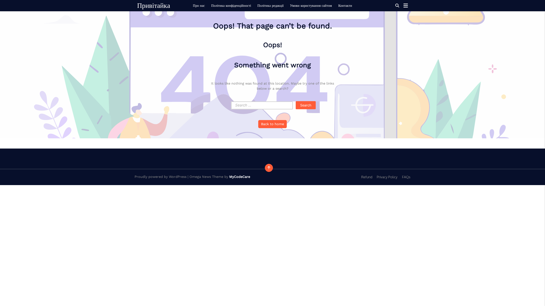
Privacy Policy (387, 177)
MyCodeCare (239, 177)
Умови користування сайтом (311, 6)
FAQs (406, 177)
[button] (397, 5)
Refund (366, 177)
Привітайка (153, 5)
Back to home (272, 124)
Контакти (345, 6)
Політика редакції (270, 6)
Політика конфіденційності (231, 6)
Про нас (199, 6)
